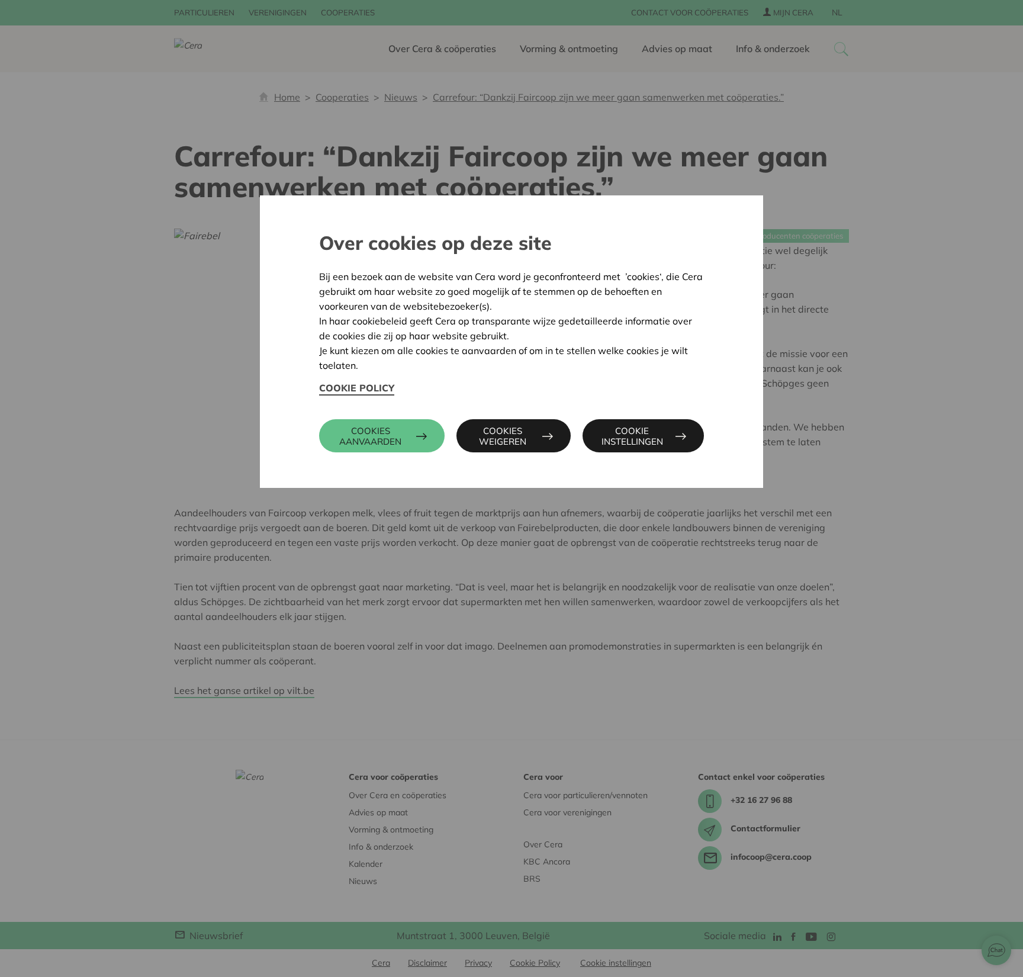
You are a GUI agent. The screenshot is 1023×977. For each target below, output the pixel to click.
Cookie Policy (356, 388)
